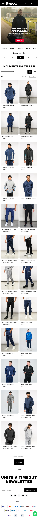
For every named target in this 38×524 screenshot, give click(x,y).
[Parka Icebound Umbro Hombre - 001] (10, 123)
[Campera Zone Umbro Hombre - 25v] (28, 154)
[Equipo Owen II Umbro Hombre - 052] (10, 402)
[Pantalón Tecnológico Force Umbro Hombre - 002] (10, 309)
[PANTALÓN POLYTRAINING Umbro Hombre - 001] (10, 216)
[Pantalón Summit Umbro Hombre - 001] (10, 340)
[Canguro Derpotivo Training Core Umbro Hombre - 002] (10, 433)
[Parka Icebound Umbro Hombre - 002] (28, 123)
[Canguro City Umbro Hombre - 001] (28, 185)
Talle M (24, 77)
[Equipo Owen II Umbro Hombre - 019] (10, 371)
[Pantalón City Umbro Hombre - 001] (28, 309)
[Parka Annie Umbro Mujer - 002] (28, 92)
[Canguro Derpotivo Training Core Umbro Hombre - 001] (28, 402)
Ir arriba (19, 469)
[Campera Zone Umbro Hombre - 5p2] (10, 185)
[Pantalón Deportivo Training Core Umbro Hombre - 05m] (10, 278)
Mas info (19, 501)
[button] (26, 3)
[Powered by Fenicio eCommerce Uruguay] (27, 521)
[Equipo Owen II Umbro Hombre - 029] (28, 371)
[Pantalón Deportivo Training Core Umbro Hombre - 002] (28, 247)
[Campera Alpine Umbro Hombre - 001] (10, 92)
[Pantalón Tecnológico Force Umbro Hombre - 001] (28, 278)
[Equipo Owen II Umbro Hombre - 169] (28, 340)
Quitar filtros (32, 77)
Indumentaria (14, 77)
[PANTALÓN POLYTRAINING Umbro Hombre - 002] (28, 216)
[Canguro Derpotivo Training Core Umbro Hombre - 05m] (28, 433)
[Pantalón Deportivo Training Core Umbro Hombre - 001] (10, 247)
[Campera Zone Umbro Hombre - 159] (10, 154)
